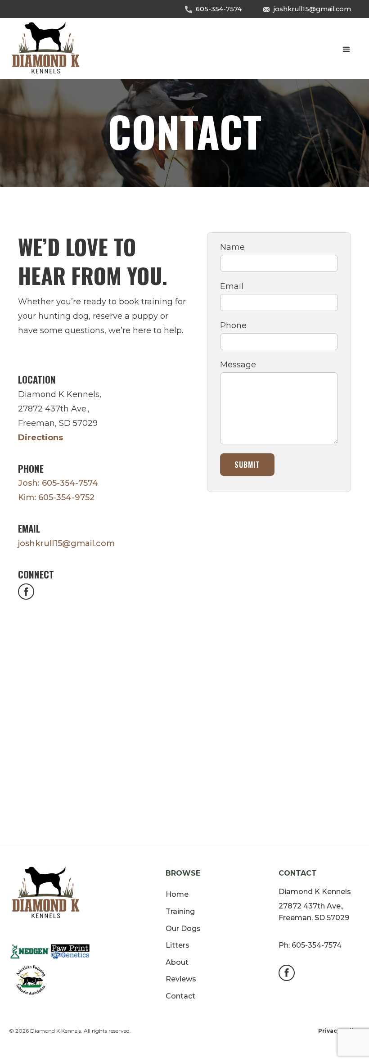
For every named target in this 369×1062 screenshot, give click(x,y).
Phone (233, 325)
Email (231, 286)
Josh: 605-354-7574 (58, 483)
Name (232, 247)
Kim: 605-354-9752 (56, 497)
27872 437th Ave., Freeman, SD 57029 (314, 912)
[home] (46, 49)
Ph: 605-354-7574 (310, 945)
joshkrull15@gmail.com (312, 9)
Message (238, 365)
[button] (346, 49)
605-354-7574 (219, 9)
